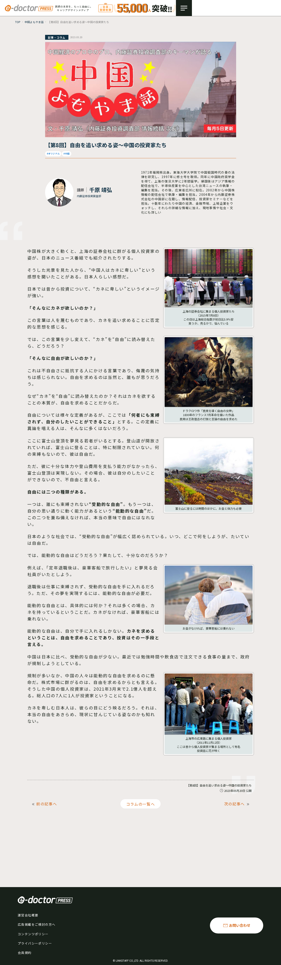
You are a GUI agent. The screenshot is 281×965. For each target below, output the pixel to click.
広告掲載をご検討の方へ (36, 924)
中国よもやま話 (34, 22)
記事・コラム (57, 37)
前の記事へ (46, 803)
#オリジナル (53, 153)
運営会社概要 (28, 915)
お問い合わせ (239, 925)
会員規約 (25, 952)
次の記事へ (234, 803)
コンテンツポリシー (33, 934)
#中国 (67, 153)
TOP (18, 22)
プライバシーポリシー (35, 943)
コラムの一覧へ (140, 803)
